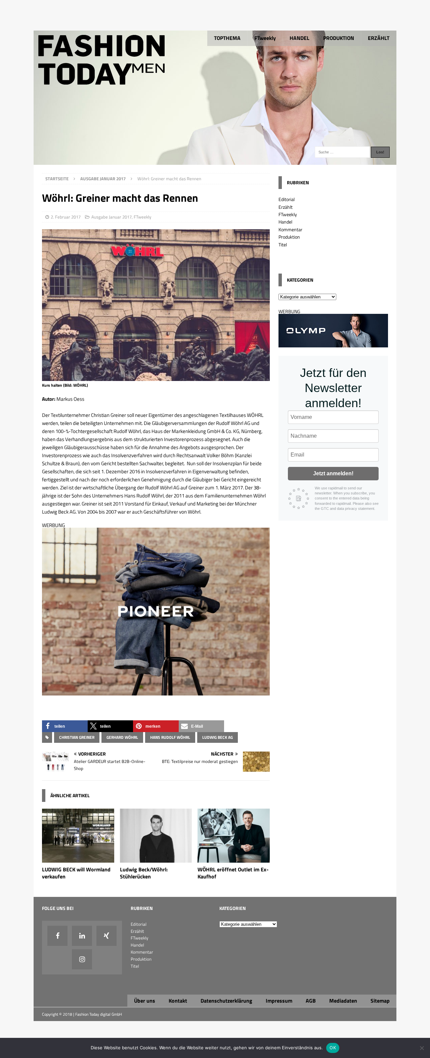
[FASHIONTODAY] (215, 160)
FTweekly (265, 38)
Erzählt (285, 206)
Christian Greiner (76, 737)
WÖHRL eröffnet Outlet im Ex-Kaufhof (233, 872)
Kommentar (290, 229)
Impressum (279, 1001)
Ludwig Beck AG (217, 737)
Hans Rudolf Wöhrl (170, 737)
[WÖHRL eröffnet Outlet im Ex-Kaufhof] (234, 858)
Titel (282, 244)
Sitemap (380, 1001)
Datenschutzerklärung (226, 1001)
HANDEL (299, 38)
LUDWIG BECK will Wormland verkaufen (76, 872)
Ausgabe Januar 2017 (111, 216)
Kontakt (178, 1001)
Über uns (144, 1001)
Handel (285, 221)
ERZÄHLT (378, 38)
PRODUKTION (338, 38)
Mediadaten (343, 1001)
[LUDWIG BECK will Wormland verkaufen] (78, 858)
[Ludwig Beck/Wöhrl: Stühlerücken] (156, 858)
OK (333, 1047)
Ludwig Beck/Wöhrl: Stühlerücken (144, 872)
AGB (311, 1001)
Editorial (286, 199)
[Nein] (421, 1048)
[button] (65, 726)
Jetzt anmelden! (333, 473)
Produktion (289, 236)
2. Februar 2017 (66, 216)
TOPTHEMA (227, 38)
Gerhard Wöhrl (122, 737)
